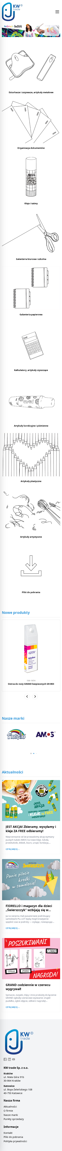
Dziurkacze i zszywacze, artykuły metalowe (31, 92)
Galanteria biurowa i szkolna (31, 259)
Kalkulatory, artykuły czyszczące (31, 370)
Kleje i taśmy (31, 203)
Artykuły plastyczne (31, 481)
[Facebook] (5, 1059)
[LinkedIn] (9, 1059)
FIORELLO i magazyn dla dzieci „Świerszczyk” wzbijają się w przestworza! (29, 910)
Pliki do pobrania (31, 592)
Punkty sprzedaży (14, 1119)
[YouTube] (13, 1059)
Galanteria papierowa (31, 314)
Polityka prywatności (15, 1141)
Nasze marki (11, 1115)
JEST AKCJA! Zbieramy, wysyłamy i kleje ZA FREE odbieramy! (31, 829)
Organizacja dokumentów (31, 148)
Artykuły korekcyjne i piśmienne (31, 425)
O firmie (8, 1110)
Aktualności (10, 1106)
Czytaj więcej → (13, 849)
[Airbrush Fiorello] (31, 30)
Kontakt (8, 1132)
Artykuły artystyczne (31, 536)
